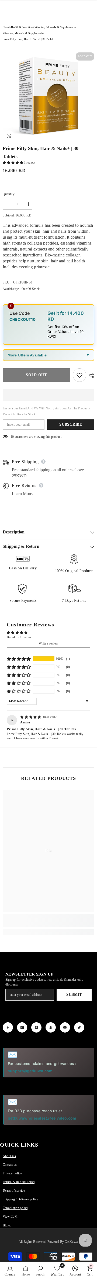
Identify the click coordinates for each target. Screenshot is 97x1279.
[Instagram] (22, 1027)
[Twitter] (79, 1027)
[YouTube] (65, 1027)
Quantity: (9, 194)
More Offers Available (27, 355)
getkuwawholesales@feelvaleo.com (42, 1118)
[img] (31, 717)
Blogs (7, 1225)
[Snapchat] (51, 1027)
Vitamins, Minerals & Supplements (54, 27)
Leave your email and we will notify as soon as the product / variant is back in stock (46, 411)
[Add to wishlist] (79, 375)
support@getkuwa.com (30, 1070)
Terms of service (14, 1191)
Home (6, 27)
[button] (13, 163)
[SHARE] (90, 375)
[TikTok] (36, 1027)
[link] (48, 920)
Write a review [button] (48, 643)
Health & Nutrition (22, 27)
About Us (9, 1156)
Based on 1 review (19, 637)
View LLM (10, 1216)
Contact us (10, 1165)
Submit (74, 995)
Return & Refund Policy (19, 1182)
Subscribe (70, 424)
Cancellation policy (15, 1208)
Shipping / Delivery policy (20, 1199)
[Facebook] (8, 1027)
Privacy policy (12, 1173)
